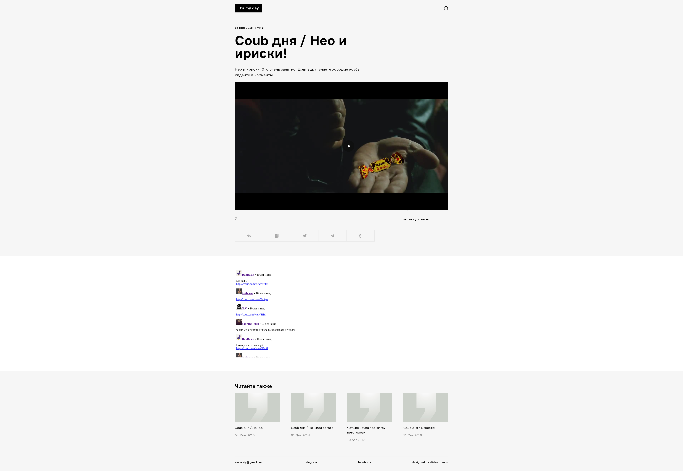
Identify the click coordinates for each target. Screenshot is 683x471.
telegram (310, 462)
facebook (364, 462)
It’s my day (248, 8)
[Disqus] (305, 313)
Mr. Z (260, 28)
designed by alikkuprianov (430, 462)
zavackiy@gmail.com (249, 462)
